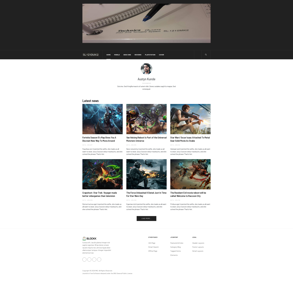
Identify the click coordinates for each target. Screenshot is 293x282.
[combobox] (206, 54)
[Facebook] (144, 92)
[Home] (89, 238)
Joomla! (85, 273)
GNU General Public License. (123, 273)
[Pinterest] (99, 259)
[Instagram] (148, 92)
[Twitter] (146, 92)
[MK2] (90, 55)
